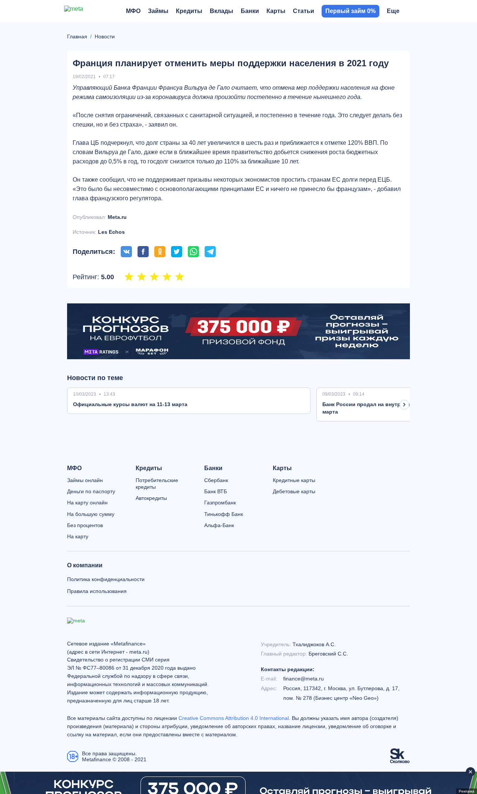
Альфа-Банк (219, 525)
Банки (213, 468)
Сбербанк (216, 480)
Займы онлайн (85, 480)
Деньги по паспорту (91, 491)
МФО (74, 468)
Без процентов (85, 525)
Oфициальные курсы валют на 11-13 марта (130, 404)
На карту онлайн (87, 503)
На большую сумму (90, 514)
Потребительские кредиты (157, 483)
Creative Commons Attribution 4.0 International (234, 718)
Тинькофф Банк (223, 514)
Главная (77, 36)
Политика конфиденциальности (106, 579)
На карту (77, 536)
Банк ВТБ (215, 491)
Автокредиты (151, 498)
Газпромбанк (220, 503)
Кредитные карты (294, 480)
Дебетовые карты (294, 491)
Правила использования (97, 591)
